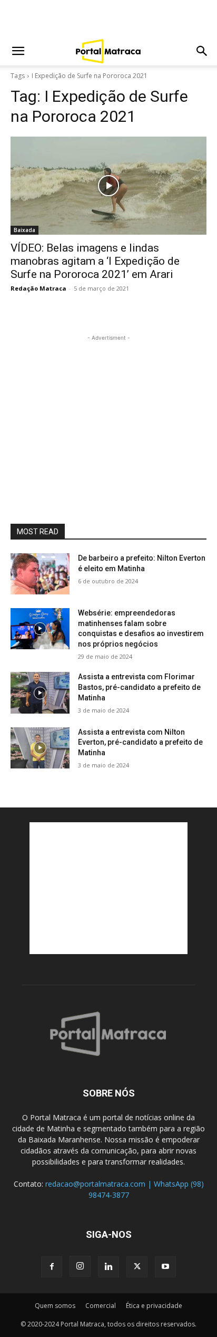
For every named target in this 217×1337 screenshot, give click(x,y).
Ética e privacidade (154, 1305)
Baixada (24, 230)
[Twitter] (136, 1266)
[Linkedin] (108, 1266)
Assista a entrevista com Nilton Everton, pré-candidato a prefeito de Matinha (140, 742)
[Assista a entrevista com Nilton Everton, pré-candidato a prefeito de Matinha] (40, 747)
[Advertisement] (108, 18)
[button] (18, 51)
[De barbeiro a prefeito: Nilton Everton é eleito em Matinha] (40, 573)
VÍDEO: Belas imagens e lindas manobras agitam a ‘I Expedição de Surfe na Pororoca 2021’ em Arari (95, 261)
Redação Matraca (38, 288)
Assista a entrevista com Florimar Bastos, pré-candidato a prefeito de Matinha (139, 686)
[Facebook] (51, 1266)
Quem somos (55, 1305)
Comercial (100, 1305)
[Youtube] (165, 1266)
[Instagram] (80, 1266)
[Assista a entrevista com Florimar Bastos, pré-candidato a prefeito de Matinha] (40, 692)
